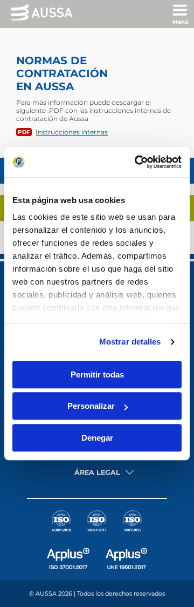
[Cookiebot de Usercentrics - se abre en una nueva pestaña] (137, 162)
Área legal (97, 472)
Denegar (97, 437)
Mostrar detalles (130, 341)
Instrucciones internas (72, 132)
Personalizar (91, 405)
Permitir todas (97, 374)
